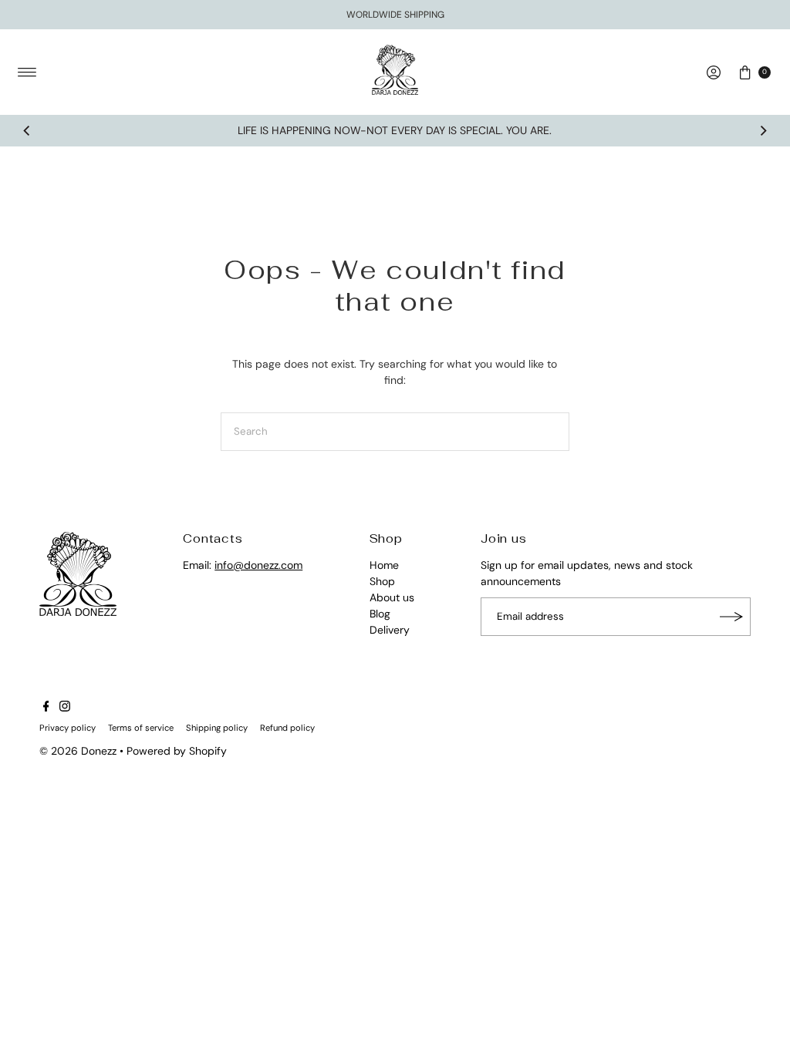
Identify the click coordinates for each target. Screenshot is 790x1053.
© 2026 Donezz (77, 751)
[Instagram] (64, 707)
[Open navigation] (27, 72)
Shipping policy (217, 727)
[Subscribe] (731, 616)
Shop (382, 581)
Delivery (390, 630)
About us (392, 597)
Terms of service (141, 727)
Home (384, 565)
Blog (380, 614)
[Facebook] (46, 707)
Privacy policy (67, 727)
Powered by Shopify (177, 751)
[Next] (763, 131)
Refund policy (287, 727)
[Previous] (27, 131)
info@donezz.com (258, 565)
